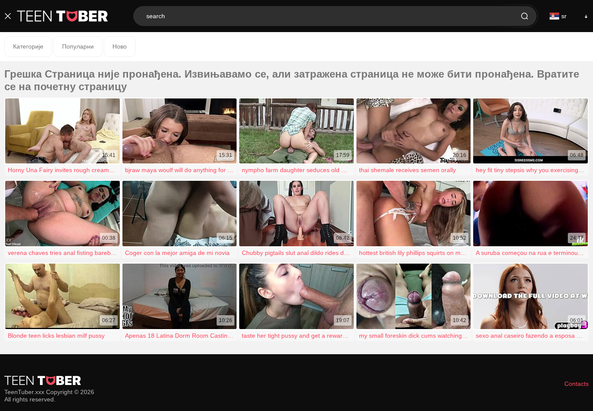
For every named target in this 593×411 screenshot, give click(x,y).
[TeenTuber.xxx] (62, 16)
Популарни (78, 46)
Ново (119, 46)
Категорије (28, 46)
